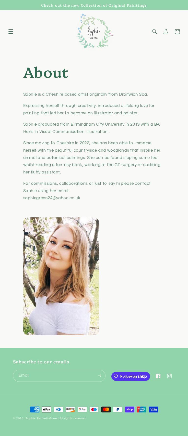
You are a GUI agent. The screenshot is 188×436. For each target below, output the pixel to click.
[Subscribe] (99, 376)
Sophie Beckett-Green (42, 418)
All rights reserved (73, 418)
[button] (10, 31)
